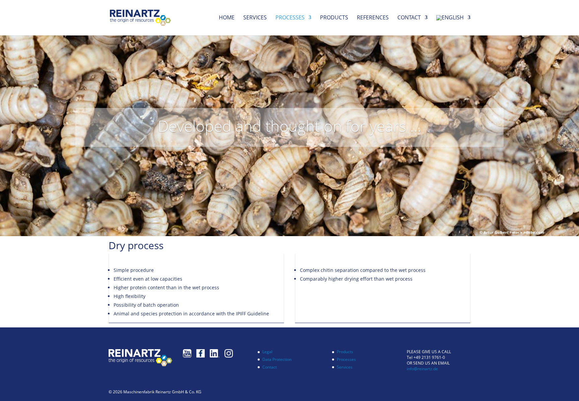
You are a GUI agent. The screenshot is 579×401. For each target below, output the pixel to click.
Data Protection (277, 359)
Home (227, 18)
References (373, 18)
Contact (409, 18)
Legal (267, 352)
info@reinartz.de (422, 369)
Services (255, 18)
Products (334, 18)
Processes (290, 18)
